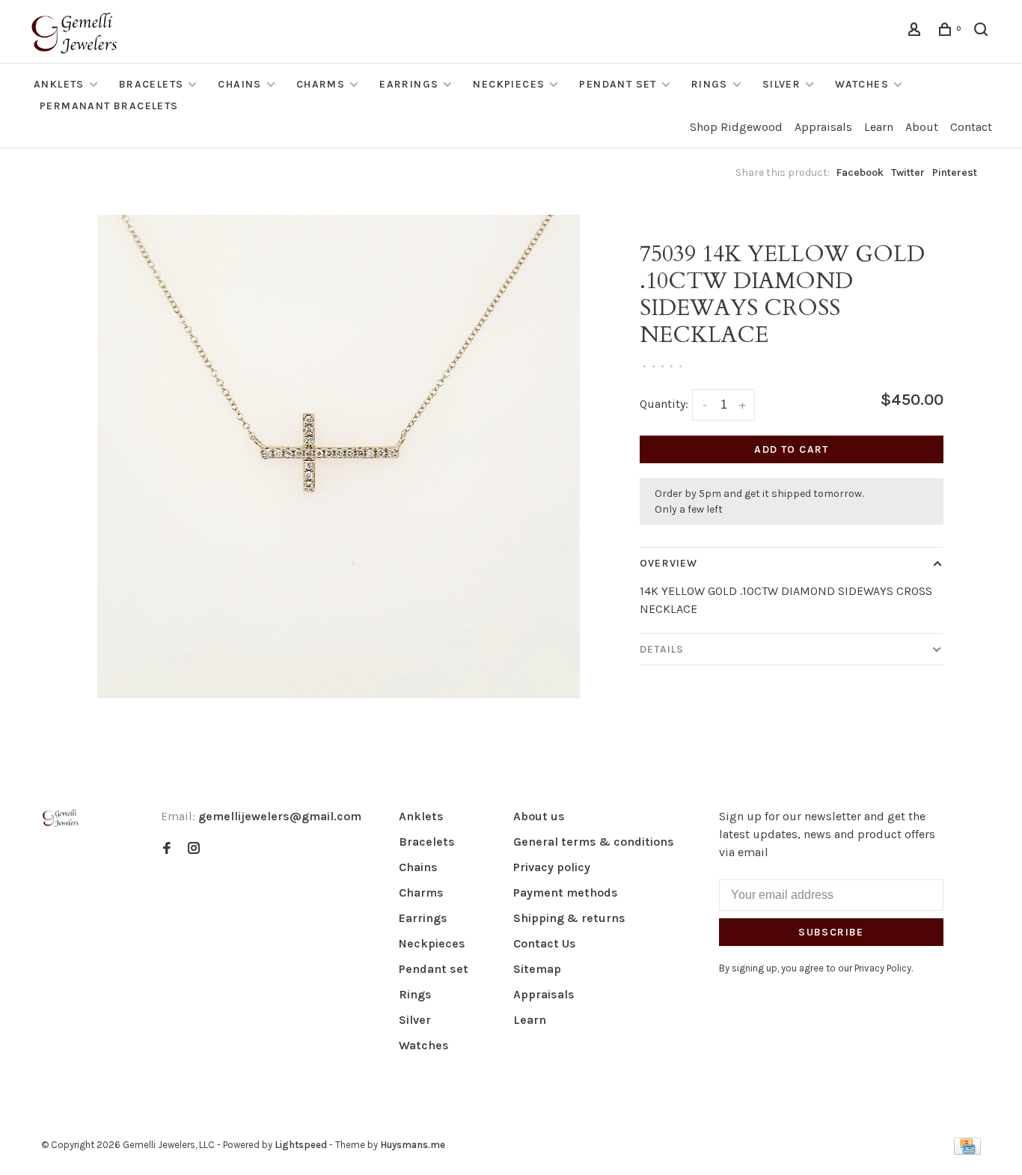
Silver (781, 84)
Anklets (59, 84)
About (921, 127)
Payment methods (565, 892)
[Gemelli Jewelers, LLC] (60, 818)
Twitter (908, 172)
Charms (320, 84)
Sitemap (537, 969)
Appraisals (823, 127)
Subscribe (831, 932)
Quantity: (664, 404)
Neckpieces (509, 84)
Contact (971, 127)
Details (662, 649)
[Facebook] (167, 849)
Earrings (408, 84)
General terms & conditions (593, 841)
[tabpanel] (339, 456)
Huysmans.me (412, 1144)
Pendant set (617, 84)
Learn (878, 127)
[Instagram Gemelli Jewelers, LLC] (194, 849)
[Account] (916, 31)
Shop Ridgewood (736, 127)
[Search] (983, 31)
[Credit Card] (967, 1151)
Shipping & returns (569, 918)
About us (539, 816)
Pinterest (954, 172)
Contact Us (544, 943)
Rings (709, 84)
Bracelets (151, 84)
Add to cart (791, 449)
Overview (668, 563)
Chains (239, 84)
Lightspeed (301, 1144)
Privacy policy (551, 867)
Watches (862, 84)
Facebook (860, 172)
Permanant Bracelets (109, 106)
